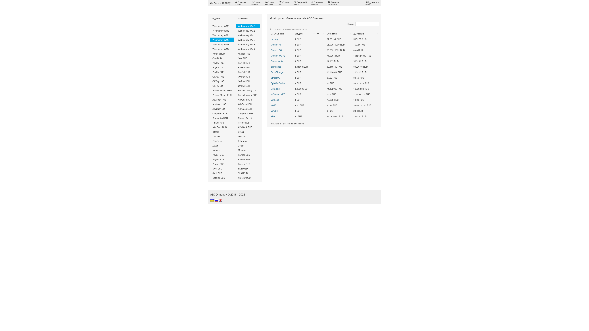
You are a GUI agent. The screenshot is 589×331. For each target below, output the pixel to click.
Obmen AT (276, 44)
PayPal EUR (218, 72)
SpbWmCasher (278, 83)
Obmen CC (276, 50)
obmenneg (276, 66)
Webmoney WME (220, 39)
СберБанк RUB (219, 113)
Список (256, 3)
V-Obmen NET (278, 94)
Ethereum (217, 141)
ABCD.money (222, 3)
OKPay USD (218, 81)
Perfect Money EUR (222, 95)
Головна (240, 3)
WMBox (274, 105)
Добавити (317, 3)
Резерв (360, 33)
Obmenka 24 (277, 61)
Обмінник (278, 33)
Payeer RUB (218, 159)
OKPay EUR (218, 85)
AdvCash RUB (219, 99)
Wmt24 (274, 110)
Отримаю (332, 33)
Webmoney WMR (220, 26)
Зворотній (300, 3)
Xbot (273, 116)
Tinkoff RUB (218, 122)
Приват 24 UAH (220, 118)
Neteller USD (218, 177)
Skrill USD (217, 168)
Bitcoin (215, 131)
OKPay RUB (218, 76)
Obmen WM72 (278, 55)
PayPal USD (218, 67)
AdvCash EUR (219, 108)
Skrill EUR (217, 173)
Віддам (298, 33)
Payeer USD (218, 154)
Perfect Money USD (222, 90)
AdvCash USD (219, 104)
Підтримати (372, 3)
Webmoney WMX (220, 49)
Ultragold (275, 88)
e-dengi (274, 39)
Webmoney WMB (220, 44)
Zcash (215, 145)
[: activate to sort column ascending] (320, 33)
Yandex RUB (218, 53)
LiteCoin (216, 136)
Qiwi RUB (217, 58)
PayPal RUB (218, 62)
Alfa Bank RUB (219, 127)
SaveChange (277, 72)
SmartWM (276, 77)
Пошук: (350, 23)
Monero (216, 150)
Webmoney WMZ (220, 30)
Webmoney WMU (220, 35)
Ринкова (333, 3)
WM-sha (275, 99)
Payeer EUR (218, 164)
